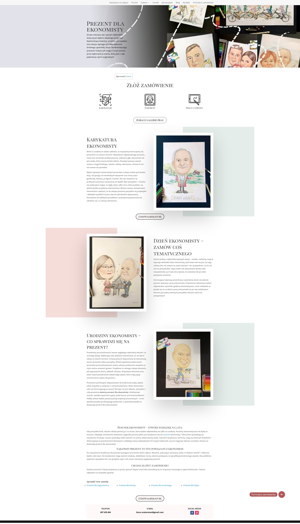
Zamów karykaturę (150, 216)
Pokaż (128, 76)
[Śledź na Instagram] (197, 513)
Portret (134, 3)
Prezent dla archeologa (161, 485)
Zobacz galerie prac (150, 120)
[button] (281, 494)
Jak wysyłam (167, 3)
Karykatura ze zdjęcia (118, 3)
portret (167, 434)
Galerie (144, 3)
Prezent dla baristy (127, 485)
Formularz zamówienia (203, 3)
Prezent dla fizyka (191, 485)
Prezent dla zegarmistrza (98, 485)
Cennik (156, 3)
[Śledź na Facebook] (192, 513)
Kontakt (186, 3)
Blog (178, 3)
